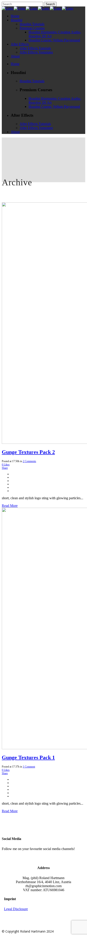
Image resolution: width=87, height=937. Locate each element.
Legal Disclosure (16, 909)
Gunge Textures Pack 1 (28, 757)
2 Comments (29, 461)
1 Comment (29, 766)
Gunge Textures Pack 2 (28, 452)
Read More (10, 506)
